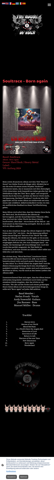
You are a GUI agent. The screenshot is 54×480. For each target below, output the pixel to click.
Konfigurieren (11, 471)
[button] (3, 3)
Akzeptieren (11, 477)
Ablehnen (23, 477)
